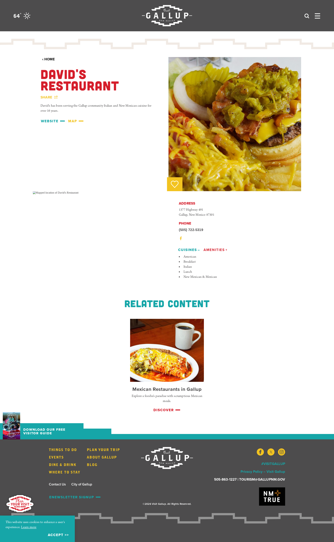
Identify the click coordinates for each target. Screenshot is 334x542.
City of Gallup (81, 484)
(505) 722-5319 (191, 230)
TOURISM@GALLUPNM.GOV (262, 479)
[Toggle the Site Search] (307, 15)
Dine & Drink (62, 465)
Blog (92, 465)
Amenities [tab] (214, 249)
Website (49, 121)
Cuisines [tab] (187, 249)
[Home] (167, 15)
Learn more (28, 527)
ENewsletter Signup (71, 497)
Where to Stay (64, 472)
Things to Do (63, 450)
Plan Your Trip (103, 450)
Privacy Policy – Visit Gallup (263, 471)
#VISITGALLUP (273, 463)
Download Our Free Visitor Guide (44, 431)
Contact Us (57, 484)
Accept (55, 535)
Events (56, 457)
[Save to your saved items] (174, 184)
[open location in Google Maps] (55, 192)
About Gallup (102, 457)
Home (49, 59)
